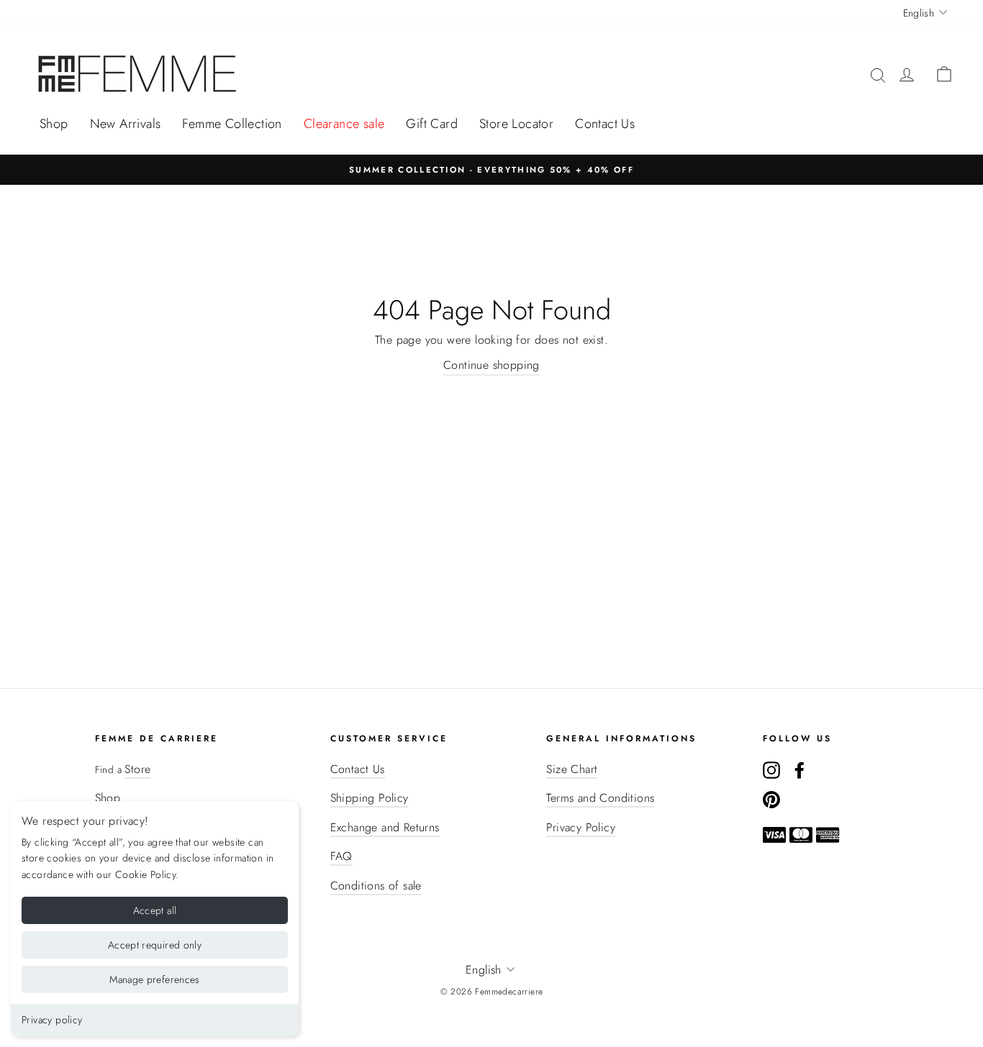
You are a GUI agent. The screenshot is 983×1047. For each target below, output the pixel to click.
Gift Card (432, 123)
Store (137, 769)
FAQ (341, 856)
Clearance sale (344, 123)
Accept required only (154, 945)
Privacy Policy (580, 827)
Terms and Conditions (600, 798)
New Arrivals (125, 123)
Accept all (155, 910)
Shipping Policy (369, 798)
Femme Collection (231, 123)
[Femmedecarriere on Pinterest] (771, 799)
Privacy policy (52, 1019)
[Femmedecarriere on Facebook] (799, 769)
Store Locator (516, 123)
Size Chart (571, 769)
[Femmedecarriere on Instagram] (771, 769)
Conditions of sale (376, 885)
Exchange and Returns (385, 827)
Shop (54, 123)
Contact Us (605, 123)
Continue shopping (491, 365)
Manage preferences (154, 979)
